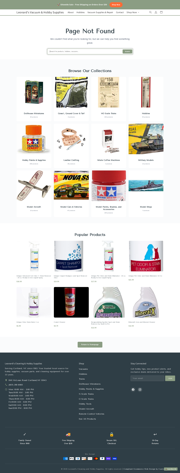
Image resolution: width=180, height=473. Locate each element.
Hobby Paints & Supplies (91, 389)
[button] (132, 12)
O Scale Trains (86, 399)
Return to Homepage (90, 344)
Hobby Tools (85, 404)
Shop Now (116, 5)
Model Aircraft (86, 409)
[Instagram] (140, 389)
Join (170, 378)
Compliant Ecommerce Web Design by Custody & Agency (149, 469)
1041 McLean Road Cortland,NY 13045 (27, 380)
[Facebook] (133, 389)
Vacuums (83, 369)
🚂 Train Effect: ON (171, 469)
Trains (82, 379)
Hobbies (83, 374)
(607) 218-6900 (16, 385)
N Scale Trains (86, 394)
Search (127, 51)
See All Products (87, 419)
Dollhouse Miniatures (90, 384)
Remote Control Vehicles (91, 414)
